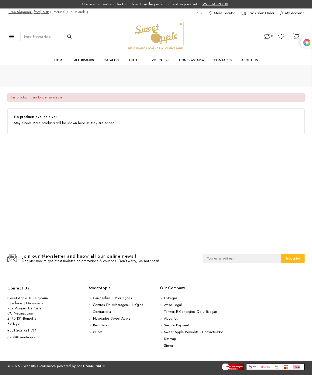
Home (59, 60)
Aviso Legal (172, 304)
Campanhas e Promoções (112, 298)
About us (249, 60)
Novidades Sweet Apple (111, 318)
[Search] (69, 36)
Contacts (223, 60)
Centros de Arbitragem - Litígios (117, 304)
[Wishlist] (281, 36)
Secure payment (176, 325)
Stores (168, 345)
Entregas (170, 298)
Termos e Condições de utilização (190, 311)
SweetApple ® (215, 4)
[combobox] (42, 36)
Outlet (135, 60)
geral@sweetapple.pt (23, 337)
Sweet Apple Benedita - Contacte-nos (193, 332)
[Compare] (267, 36)
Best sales (100, 325)
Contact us (18, 288)
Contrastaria (191, 60)
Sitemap (169, 338)
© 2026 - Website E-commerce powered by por (56, 366)
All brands (84, 60)
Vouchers (160, 60)
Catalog (111, 60)
